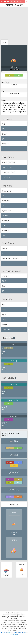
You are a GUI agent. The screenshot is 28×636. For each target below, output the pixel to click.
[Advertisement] (14, 23)
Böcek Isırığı (14, 360)
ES (17, 1)
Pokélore (18, 632)
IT (23, 1)
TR (26, 1)
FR (20, 1)
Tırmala (14, 344)
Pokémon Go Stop (13, 5)
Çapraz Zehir (14, 416)
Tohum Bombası (14, 400)
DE (14, 1)
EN (11, 1)
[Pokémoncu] (4, 1)
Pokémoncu (10, 632)
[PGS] (1, 1)
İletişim (25, 632)
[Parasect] (14, 554)
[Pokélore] (8, 1)
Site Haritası (15, 634)
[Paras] (14, 527)
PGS (3, 632)
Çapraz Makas (14, 384)
